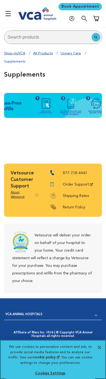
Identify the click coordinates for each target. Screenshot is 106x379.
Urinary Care (71, 53)
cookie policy (46, 357)
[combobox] (48, 37)
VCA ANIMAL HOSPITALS (23, 314)
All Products (43, 53)
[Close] (99, 347)
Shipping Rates (76, 196)
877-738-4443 (75, 173)
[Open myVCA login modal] (73, 18)
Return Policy (74, 207)
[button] (96, 37)
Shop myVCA (14, 53)
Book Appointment (80, 6)
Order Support (76, 184)
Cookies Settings (50, 373)
